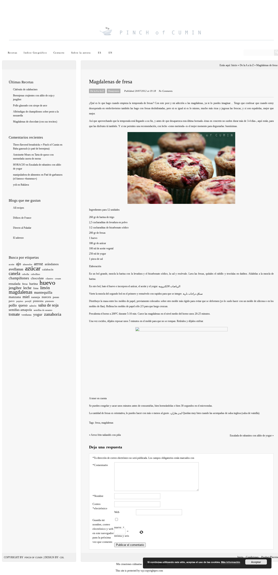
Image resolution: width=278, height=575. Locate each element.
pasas (56, 297)
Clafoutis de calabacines (25, 89)
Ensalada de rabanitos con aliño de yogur (252, 435)
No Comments (165, 91)
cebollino (35, 274)
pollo (13, 305)
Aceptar (256, 562)
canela (14, 273)
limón (45, 287)
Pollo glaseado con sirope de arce (30, 105)
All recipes (18, 207)
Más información (230, 562)
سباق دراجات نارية (193, 293)
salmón (32, 306)
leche (27, 288)
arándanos (52, 264)
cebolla (25, 274)
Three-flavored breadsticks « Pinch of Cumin (36, 144)
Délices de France (22, 217)
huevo (47, 282)
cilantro (49, 278)
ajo (18, 264)
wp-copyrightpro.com (152, 570)
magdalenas (20, 292)
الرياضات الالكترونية (169, 286)
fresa (25, 283)
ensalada (14, 283)
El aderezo (18, 237)
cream (58, 278)
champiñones (19, 278)
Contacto (59, 52)
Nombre (98, 496)
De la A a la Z (247, 65)
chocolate (37, 278)
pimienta (38, 301)
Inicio (240, 557)
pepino (19, 301)
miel (26, 297)
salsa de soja (48, 305)
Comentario (100, 465)
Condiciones (252, 557)
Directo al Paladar (22, 227)
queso (23, 305)
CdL (62, 557)
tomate (14, 314)
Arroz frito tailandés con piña (105, 434)
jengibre (15, 288)
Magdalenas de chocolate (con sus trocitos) (35, 121)
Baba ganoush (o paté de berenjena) (31, 148)
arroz (38, 263)
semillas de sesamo (43, 310)
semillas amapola (20, 310)
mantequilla (43, 292)
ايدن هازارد (176, 413)
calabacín (47, 269)
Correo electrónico (100, 506)
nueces (46, 297)
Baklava (25, 184)
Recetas (12, 52)
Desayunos (113, 91)
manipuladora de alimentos (26, 174)
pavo (12, 301)
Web (116, 512)
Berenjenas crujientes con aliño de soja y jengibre (34, 97)
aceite (11, 264)
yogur (37, 314)
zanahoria (52, 314)
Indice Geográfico (35, 52)
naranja (35, 297)
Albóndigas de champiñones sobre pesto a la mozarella (36, 113)
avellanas (16, 269)
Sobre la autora (81, 52)
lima (35, 288)
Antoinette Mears (22, 154)
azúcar (32, 268)
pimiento (49, 301)
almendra (27, 264)
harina (33, 283)
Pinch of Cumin (33, 557)
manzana (15, 297)
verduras (26, 314)
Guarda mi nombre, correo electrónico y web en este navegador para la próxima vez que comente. (103, 530)
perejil (28, 301)
